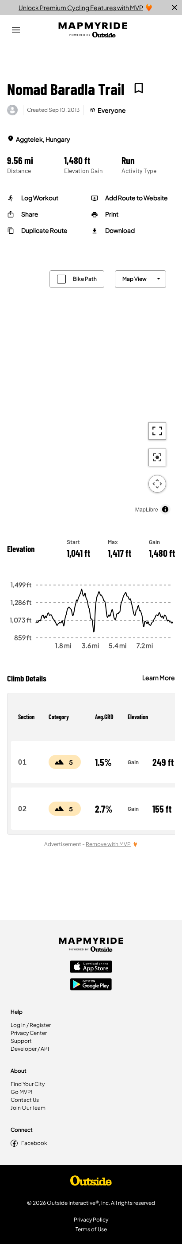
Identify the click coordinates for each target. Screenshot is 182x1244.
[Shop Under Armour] (91, 1182)
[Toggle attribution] (165, 509)
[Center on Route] (157, 457)
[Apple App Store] (91, 967)
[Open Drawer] (16, 29)
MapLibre (146, 509)
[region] (91, 390)
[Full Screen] (157, 431)
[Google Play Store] (91, 985)
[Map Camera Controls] (157, 484)
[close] (174, 7)
